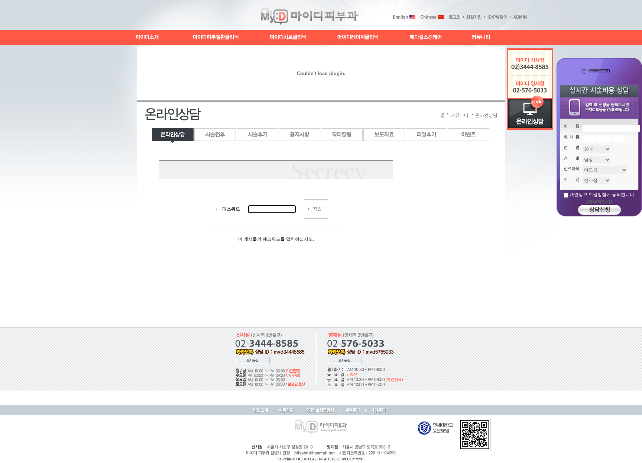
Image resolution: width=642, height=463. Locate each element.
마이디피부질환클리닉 (216, 37)
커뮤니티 (480, 37)
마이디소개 (147, 37)
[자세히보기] (599, 201)
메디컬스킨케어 (425, 37)
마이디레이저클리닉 (358, 37)
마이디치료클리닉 (288, 37)
